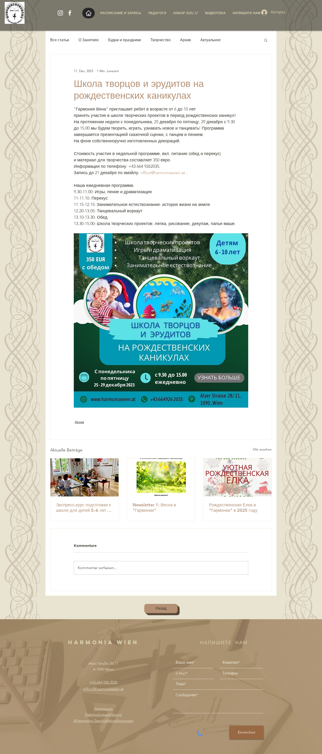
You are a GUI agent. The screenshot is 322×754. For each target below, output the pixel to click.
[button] (266, 40)
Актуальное (210, 40)
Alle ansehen (262, 449)
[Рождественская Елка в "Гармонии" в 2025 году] (237, 477)
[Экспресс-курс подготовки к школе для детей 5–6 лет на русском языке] (84, 477)
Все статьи (59, 40)
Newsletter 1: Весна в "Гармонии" (154, 507)
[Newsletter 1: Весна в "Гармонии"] (161, 477)
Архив (185, 40)
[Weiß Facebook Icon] (69, 12)
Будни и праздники (124, 40)
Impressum (103, 708)
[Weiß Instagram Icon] (60, 12)
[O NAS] (88, 13)
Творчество (160, 40)
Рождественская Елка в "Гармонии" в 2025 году (233, 507)
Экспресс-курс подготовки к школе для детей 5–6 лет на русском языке (84, 507)
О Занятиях (88, 40)
